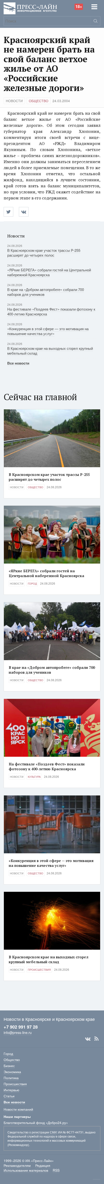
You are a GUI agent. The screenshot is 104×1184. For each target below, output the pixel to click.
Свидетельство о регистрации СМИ (32, 1132)
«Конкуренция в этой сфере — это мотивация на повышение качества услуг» (48, 331)
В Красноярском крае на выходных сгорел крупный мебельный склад (50, 351)
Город (32, 583)
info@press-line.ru (18, 1032)
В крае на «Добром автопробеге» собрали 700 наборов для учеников (45, 292)
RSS (96, 1039)
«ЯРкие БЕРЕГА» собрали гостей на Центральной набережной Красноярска (49, 272)
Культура (34, 777)
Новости (14, 100)
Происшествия (39, 969)
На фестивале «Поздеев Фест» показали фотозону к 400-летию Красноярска (51, 311)
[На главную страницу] (30, 8)
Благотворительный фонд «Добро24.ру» (36, 1122)
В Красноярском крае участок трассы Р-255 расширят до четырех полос (43, 253)
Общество (38, 100)
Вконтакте (88, 1039)
